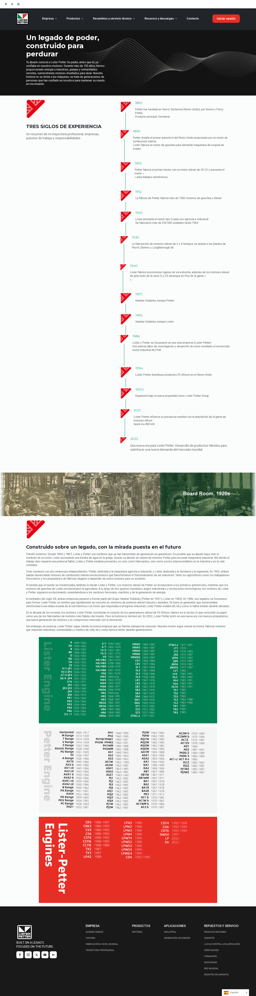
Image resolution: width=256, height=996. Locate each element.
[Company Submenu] (57, 18)
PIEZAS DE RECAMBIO (215, 932)
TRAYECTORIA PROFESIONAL (100, 950)
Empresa (48, 18)
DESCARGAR (210, 962)
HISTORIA (90, 938)
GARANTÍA (209, 938)
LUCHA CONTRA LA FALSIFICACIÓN (222, 944)
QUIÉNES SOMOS (94, 932)
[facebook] (5, 4)
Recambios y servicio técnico (112, 18)
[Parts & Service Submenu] (135, 18)
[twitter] (12, 4)
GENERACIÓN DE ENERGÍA (177, 938)
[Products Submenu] (83, 18)
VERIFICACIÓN (211, 950)
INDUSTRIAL (170, 932)
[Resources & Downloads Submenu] (177, 18)
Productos (73, 18)
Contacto (193, 18)
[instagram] (18, 4)
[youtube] (44, 954)
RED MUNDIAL (211, 968)
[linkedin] (53, 954)
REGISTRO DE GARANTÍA (216, 974)
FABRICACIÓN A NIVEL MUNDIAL (102, 944)
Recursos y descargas (159, 18)
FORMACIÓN (210, 956)
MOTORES (137, 932)
